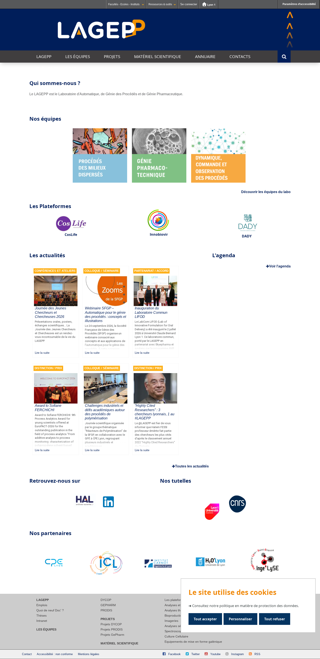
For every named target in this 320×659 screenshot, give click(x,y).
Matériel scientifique (157, 56)
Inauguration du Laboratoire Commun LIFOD (151, 312)
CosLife (71, 234)
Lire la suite (42, 352)
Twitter (195, 654)
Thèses (41, 615)
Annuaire (205, 56)
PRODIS (106, 610)
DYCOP (106, 600)
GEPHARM (108, 605)
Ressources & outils (160, 4)
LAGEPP (43, 56)
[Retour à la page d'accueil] (102, 29)
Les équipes (77, 56)
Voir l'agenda (280, 266)
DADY (247, 236)
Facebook (174, 654)
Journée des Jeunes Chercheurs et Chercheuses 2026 (50, 312)
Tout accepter (205, 619)
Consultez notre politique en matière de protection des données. (245, 605)
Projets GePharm (112, 634)
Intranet (41, 620)
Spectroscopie (174, 631)
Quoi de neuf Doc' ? (50, 610)
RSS (257, 654)
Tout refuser (274, 619)
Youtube (215, 654)
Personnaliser (240, 619)
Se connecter (188, 4)
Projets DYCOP (111, 624)
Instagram (237, 654)
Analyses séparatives (179, 626)
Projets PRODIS (112, 629)
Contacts (239, 56)
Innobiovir (159, 234)
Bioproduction (174, 615)
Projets (112, 56)
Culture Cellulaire (176, 636)
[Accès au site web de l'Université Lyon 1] (209, 4)
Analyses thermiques (179, 610)
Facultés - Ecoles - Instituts (124, 4)
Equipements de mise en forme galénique (193, 641)
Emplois (41, 605)
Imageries (171, 620)
